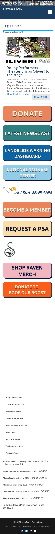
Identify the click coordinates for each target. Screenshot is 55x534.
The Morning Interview (38, 79)
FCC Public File (13, 526)
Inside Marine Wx (13, 411)
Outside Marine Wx (14, 418)
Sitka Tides (10, 432)
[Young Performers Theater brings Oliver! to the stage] (28, 50)
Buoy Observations (14, 397)
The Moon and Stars (14, 446)
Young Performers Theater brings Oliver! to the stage (28, 71)
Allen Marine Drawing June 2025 (17, 491)
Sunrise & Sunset (13, 439)
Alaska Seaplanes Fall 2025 (15, 498)
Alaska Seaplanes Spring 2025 (16, 478)
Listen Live (12, 9)
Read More (41, 96)
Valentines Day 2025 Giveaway (16, 471)
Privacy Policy (28, 526)
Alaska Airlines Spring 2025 (15, 485)
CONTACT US (43, 526)
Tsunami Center (12, 453)
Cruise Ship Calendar (15, 404)
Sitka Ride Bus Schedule (16, 425)
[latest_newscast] (27, 140)
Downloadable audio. (18, 93)
